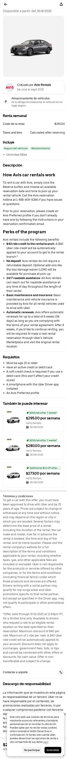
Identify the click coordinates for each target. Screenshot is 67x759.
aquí (45, 741)
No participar (32, 750)
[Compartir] (61, 4)
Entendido (53, 750)
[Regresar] (5, 4)
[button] (35, 124)
